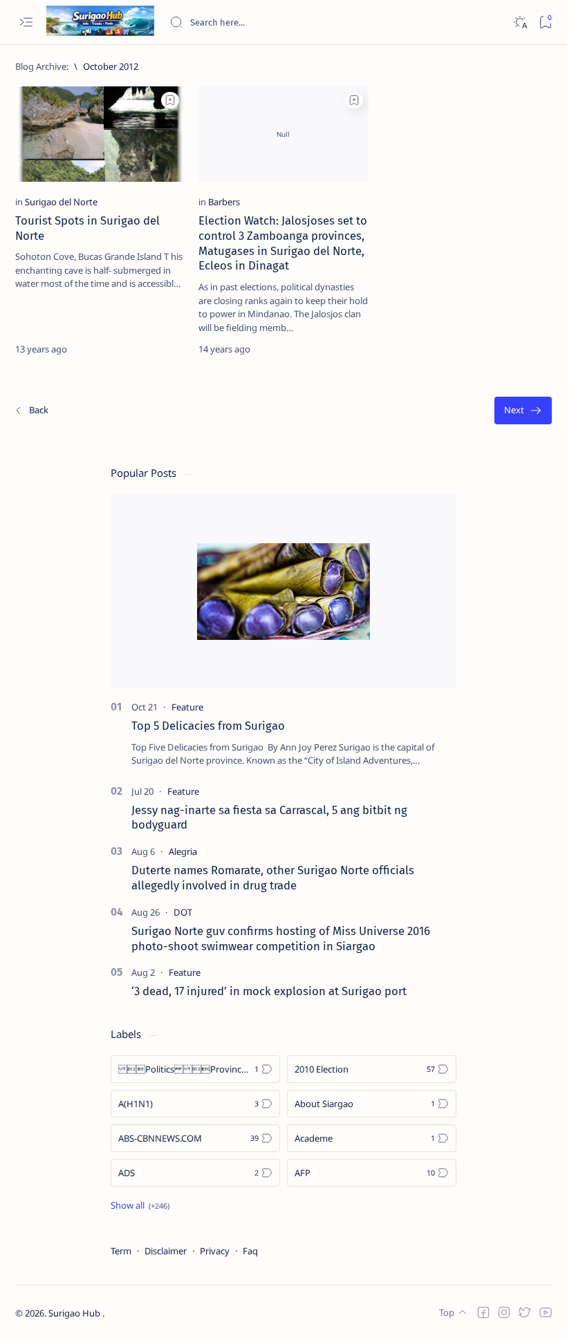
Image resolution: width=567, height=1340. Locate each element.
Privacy (215, 1251)
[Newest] (31, 411)
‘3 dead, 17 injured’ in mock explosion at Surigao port (269, 991)
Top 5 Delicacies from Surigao (208, 726)
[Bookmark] (545, 22)
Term (121, 1251)
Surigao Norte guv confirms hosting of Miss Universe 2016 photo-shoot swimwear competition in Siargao (280, 938)
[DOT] (183, 912)
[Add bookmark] (170, 100)
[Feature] (187, 707)
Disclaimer (166, 1251)
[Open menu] (26, 22)
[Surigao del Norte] (61, 202)
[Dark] (520, 22)
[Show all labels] (140, 1205)
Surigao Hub (75, 1313)
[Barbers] (224, 202)
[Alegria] (183, 851)
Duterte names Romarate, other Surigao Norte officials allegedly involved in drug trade (272, 877)
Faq (250, 1251)
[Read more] (162, 349)
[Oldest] (523, 411)
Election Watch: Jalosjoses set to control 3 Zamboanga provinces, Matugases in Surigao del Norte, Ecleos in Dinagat (282, 243)
